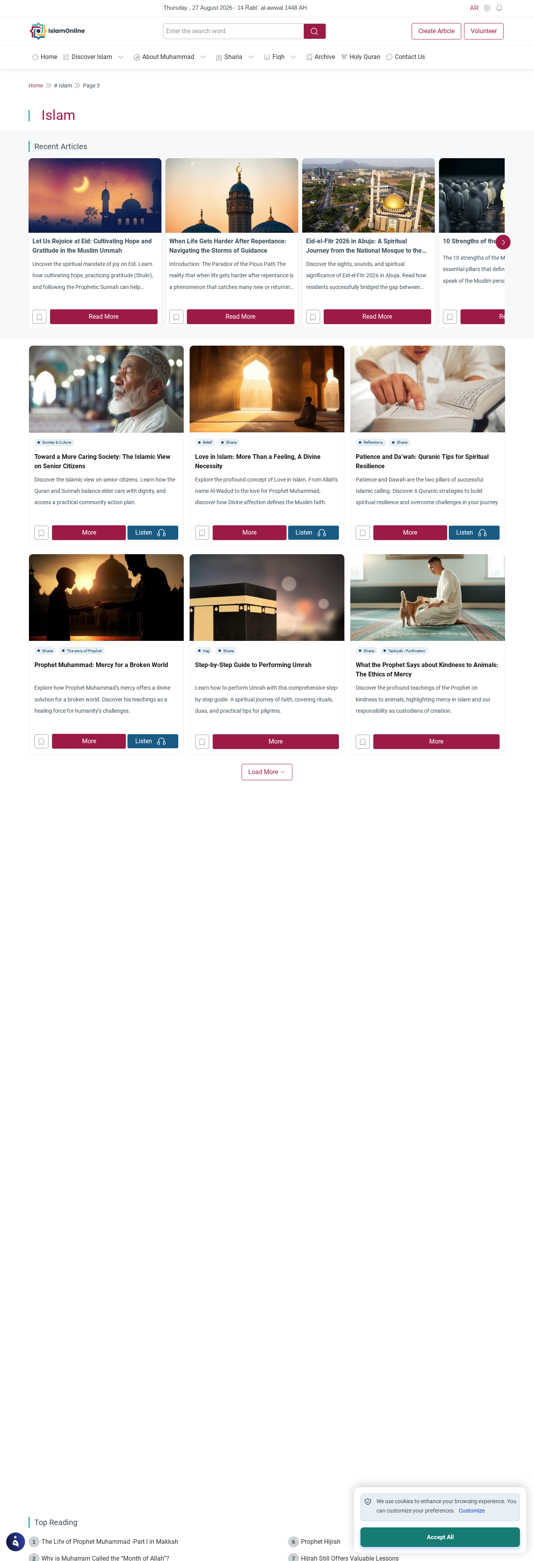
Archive (325, 57)
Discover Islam (92, 57)
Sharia (233, 57)
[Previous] (30, 242)
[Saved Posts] (499, 8)
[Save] (39, 317)
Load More (263, 772)
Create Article (436, 31)
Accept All (440, 1537)
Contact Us (410, 57)
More (89, 532)
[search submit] (315, 31)
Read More (103, 316)
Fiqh (278, 57)
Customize (472, 1510)
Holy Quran (364, 57)
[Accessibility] (486, 8)
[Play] (161, 533)
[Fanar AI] (15, 1542)
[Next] (503, 242)
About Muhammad (168, 57)
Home (49, 57)
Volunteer (484, 31)
